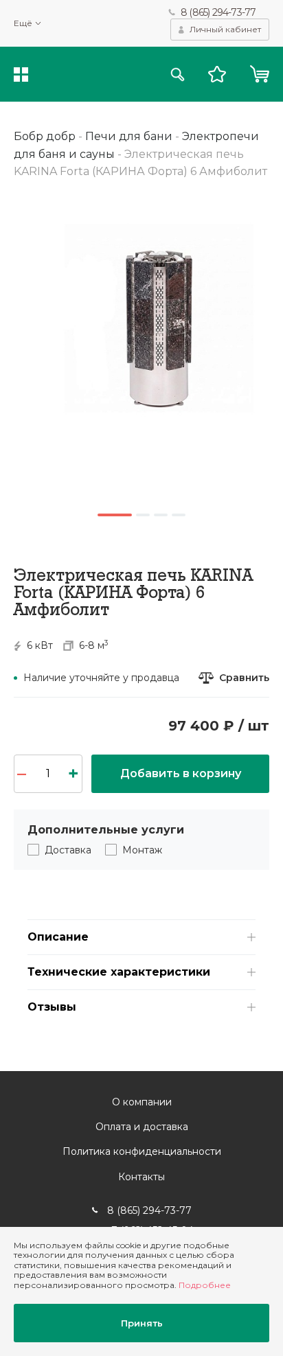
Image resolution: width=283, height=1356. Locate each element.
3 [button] (161, 515)
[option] (141, 310)
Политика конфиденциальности (142, 1151)
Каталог (21, 74)
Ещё (23, 23)
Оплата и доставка (141, 1127)
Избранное (217, 74)
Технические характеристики (118, 971)
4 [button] (178, 515)
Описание (58, 936)
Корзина (259, 74)
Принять (142, 1323)
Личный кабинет (225, 29)
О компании (142, 1102)
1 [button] (115, 515)
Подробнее (205, 1285)
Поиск (177, 74)
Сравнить (244, 678)
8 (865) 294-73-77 (218, 12)
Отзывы (51, 1006)
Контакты (141, 1177)
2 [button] (143, 515)
